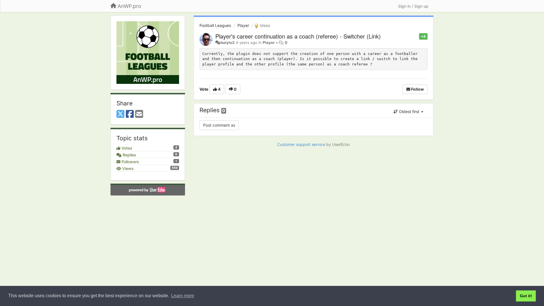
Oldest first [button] (409, 111)
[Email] (139, 114)
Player (243, 25)
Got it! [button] (526, 296)
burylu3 (227, 42)
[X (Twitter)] (120, 114)
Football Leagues (215, 25)
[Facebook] (130, 114)
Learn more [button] (182, 295)
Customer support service (301, 144)
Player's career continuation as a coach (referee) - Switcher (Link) (298, 36)
